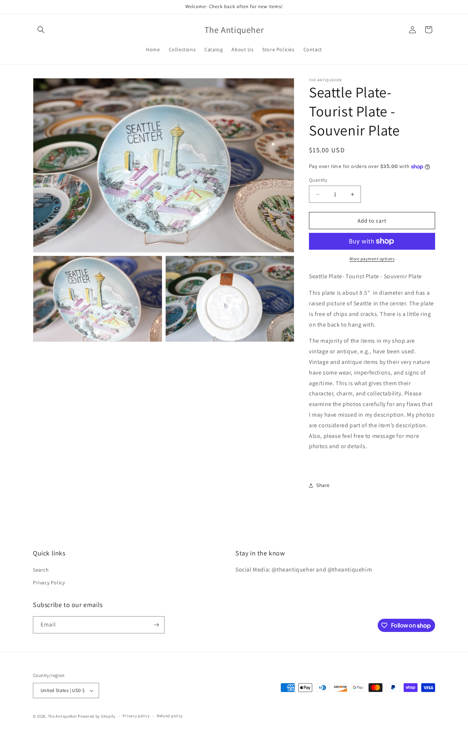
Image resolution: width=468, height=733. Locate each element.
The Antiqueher (62, 716)
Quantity (318, 180)
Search (41, 569)
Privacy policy (136, 715)
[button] (41, 30)
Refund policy (170, 715)
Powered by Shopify (97, 716)
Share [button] (323, 485)
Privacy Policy (49, 583)
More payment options (372, 258)
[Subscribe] (156, 624)
